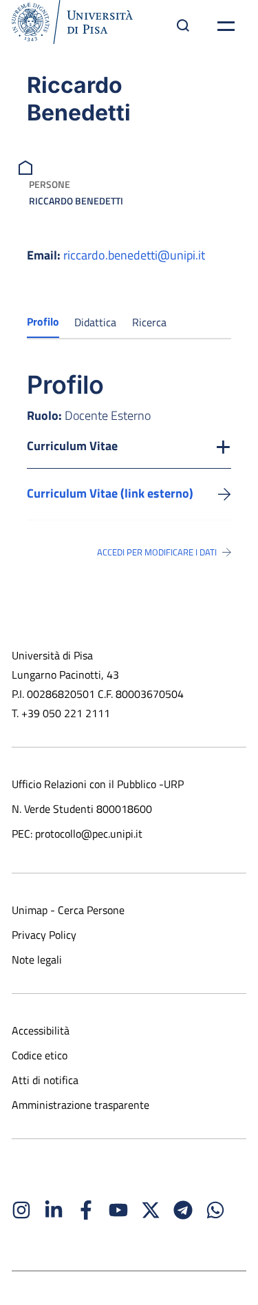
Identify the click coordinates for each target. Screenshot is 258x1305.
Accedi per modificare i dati (157, 552)
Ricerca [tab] (149, 322)
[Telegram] (183, 1210)
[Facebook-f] (86, 1210)
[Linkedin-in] (53, 1210)
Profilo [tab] (43, 321)
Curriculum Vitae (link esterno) (110, 493)
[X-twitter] (150, 1210)
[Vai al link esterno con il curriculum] (224, 493)
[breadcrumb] (27, 166)
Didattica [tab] (95, 322)
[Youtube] (118, 1210)
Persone (49, 184)
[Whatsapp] (215, 1210)
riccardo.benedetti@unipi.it (134, 255)
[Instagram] (21, 1210)
